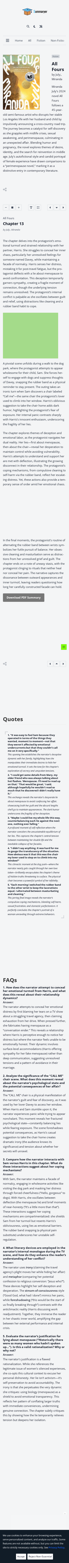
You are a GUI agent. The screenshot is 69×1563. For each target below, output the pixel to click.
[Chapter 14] (63, 207)
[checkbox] (34, 26)
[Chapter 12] (50, 207)
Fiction (41, 40)
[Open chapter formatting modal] (31, 207)
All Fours (8, 218)
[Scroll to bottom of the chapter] (57, 207)
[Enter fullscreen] (38, 207)
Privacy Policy (56, 1547)
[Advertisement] (30, 335)
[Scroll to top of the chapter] (57, 664)
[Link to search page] (28, 26)
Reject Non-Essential (40, 1556)
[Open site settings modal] (41, 26)
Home (19, 40)
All (29, 40)
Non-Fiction (58, 40)
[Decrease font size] (6, 207)
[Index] (64, 647)
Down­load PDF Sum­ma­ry (24, 597)
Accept (21, 1556)
